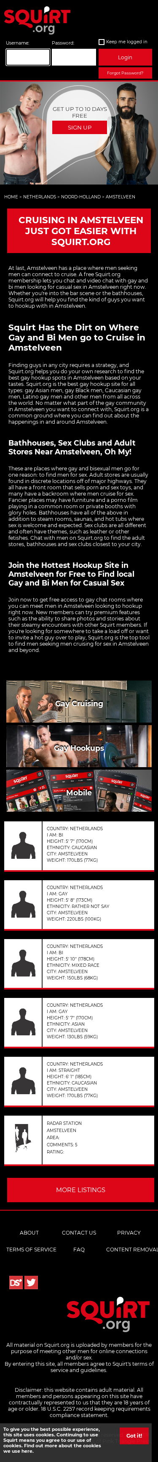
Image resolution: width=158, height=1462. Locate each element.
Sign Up (80, 127)
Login (125, 57)
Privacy (129, 1233)
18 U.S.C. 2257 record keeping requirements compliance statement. (95, 1412)
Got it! (134, 1436)
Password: (63, 43)
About (29, 1233)
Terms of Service (31, 1249)
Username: (17, 43)
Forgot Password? (125, 73)
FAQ (79, 1249)
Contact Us (79, 1233)
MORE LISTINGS (80, 1190)
